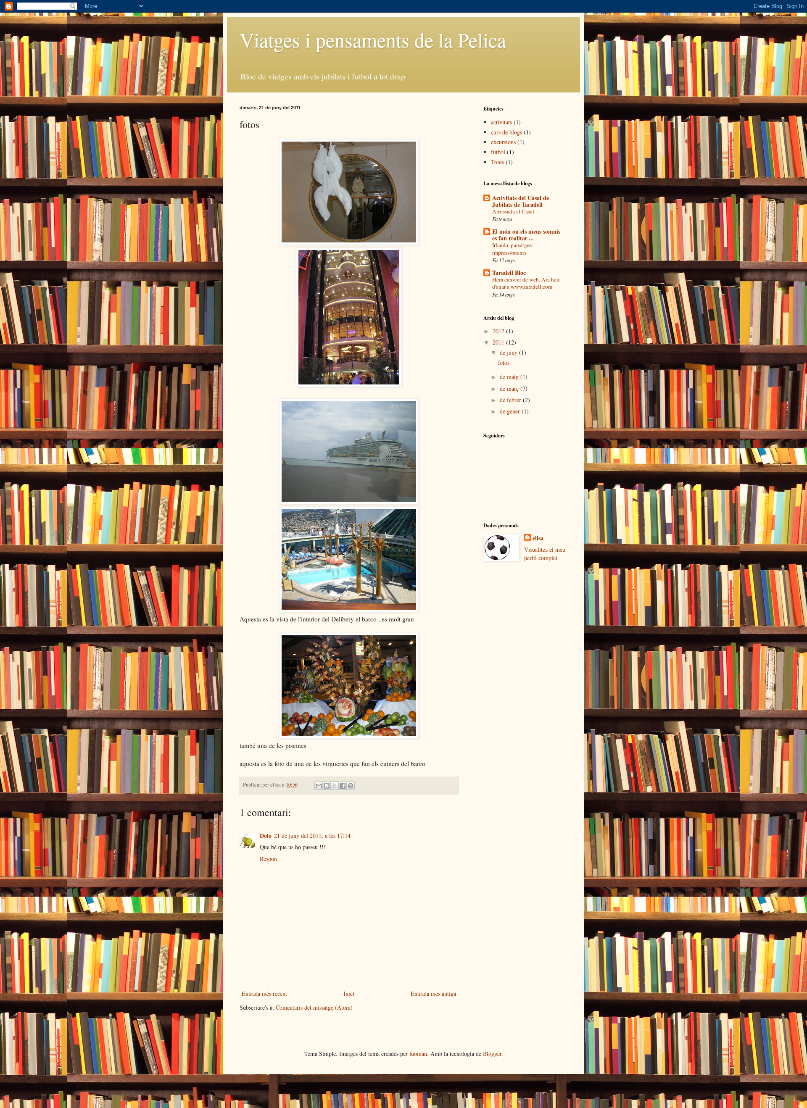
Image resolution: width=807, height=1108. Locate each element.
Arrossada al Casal (513, 211)
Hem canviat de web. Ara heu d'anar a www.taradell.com (525, 283)
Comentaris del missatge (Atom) (314, 1007)
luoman (418, 1054)
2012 (499, 331)
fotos (503, 362)
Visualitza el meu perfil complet (544, 553)
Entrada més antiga (433, 993)
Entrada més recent (264, 993)
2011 (499, 342)
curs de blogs (506, 132)
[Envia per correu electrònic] (318, 786)
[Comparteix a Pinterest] (350, 786)
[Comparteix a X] (334, 786)
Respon (268, 859)
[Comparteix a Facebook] (342, 786)
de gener (511, 411)
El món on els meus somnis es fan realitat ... (526, 234)
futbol (498, 152)
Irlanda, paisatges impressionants (512, 248)
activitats (501, 122)
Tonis (497, 162)
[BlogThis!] (326, 786)
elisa (538, 538)
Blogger (492, 1054)
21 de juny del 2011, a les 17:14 (312, 836)
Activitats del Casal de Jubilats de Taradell (520, 201)
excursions (503, 142)
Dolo (266, 835)
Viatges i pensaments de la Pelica (373, 39)
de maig (510, 377)
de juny (509, 352)
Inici (348, 993)
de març (510, 388)
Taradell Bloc (509, 272)
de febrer (511, 400)
